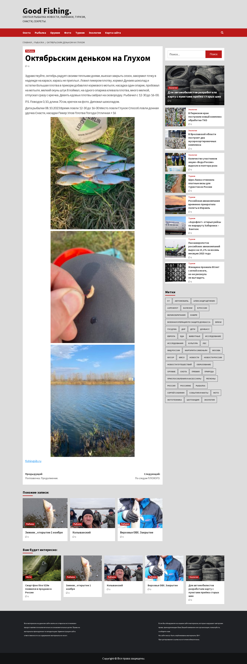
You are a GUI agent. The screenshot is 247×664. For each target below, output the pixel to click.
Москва (216, 350)
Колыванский (82, 532)
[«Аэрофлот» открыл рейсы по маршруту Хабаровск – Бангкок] (175, 226)
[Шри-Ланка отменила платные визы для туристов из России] (175, 183)
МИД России (173, 350)
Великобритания (176, 315)
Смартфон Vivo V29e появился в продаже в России (38, 589)
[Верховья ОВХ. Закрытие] (140, 513)
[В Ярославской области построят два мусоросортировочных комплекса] (175, 139)
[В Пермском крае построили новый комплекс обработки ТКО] (175, 117)
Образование (204, 364)
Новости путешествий (179, 364)
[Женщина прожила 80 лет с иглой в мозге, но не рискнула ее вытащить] (175, 272)
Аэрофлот (172, 308)
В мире (193, 315)
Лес (205, 343)
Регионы (211, 379)
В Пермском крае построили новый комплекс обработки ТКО (205, 117)
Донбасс (205, 329)
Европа (171, 336)
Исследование (213, 336)
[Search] (222, 33)
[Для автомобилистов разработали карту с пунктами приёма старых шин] (205, 568)
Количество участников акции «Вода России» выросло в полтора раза (202, 162)
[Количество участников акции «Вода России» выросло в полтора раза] (175, 162)
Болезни (187, 308)
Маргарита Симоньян (196, 350)
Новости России (213, 357)
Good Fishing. (47, 11)
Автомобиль (182, 301)
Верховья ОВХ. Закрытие (136, 532)
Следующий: (147, 476)
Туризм (80, 32)
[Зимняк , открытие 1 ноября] (45, 513)
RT (168, 301)
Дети (192, 329)
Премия (196, 371)
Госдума (172, 329)
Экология (95, 32)
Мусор (170, 357)
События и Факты (198, 393)
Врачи (218, 322)
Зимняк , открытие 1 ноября (44, 532)
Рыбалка (40, 32)
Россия (171, 386)
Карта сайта (113, 32)
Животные (194, 336)
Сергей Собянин (175, 393)
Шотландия (193, 400)
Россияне (185, 386)
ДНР (183, 329)
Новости (194, 357)
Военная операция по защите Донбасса (188, 322)
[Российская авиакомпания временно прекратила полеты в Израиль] (175, 204)
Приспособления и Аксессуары (184, 379)
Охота (27, 32)
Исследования (175, 343)
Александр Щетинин (204, 301)
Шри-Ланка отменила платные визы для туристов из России (201, 183)
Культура (193, 343)
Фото (67, 32)
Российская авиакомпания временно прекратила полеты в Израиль (204, 204)
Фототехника (174, 400)
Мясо (182, 357)
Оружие (55, 32)
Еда (182, 336)
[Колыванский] (92, 513)
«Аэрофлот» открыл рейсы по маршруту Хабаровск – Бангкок (204, 225)
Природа (209, 371)
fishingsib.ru (33, 461)
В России (202, 308)
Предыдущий (41, 476)
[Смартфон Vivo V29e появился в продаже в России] (42, 568)
